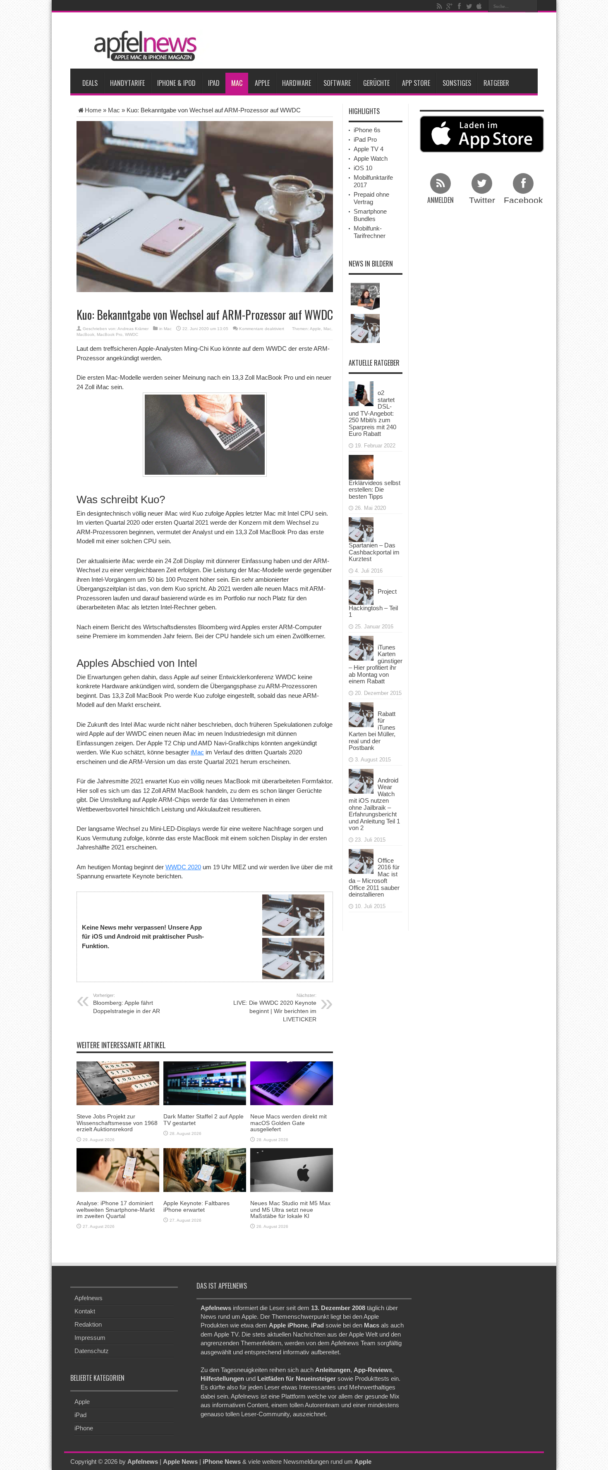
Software (337, 83)
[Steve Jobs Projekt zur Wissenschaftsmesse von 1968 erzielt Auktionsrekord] (118, 1082)
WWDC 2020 (183, 867)
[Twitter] (469, 6)
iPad (214, 83)
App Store (416, 83)
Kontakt (84, 1311)
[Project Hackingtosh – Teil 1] (361, 591)
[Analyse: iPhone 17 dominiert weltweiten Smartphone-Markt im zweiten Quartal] (118, 1169)
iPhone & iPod (176, 83)
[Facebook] (459, 6)
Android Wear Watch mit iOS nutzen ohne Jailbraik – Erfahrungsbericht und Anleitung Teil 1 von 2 (374, 804)
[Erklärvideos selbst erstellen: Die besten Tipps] (361, 466)
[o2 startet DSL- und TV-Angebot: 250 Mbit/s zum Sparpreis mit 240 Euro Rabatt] (361, 393)
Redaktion (88, 1324)
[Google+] (449, 6)
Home (93, 110)
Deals (90, 83)
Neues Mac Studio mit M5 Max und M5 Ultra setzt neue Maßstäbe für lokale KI (290, 1209)
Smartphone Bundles (370, 215)
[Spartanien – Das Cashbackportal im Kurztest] (361, 529)
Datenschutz (91, 1350)
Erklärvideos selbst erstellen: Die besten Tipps (374, 489)
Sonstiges (457, 83)
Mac (236, 83)
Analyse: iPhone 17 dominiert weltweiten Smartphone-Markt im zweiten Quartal (116, 1209)
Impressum (89, 1337)
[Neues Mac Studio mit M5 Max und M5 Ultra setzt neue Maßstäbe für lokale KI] (291, 1169)
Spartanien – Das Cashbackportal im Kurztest (374, 552)
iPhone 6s (367, 129)
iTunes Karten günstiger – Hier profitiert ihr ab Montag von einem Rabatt (375, 664)
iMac (197, 752)
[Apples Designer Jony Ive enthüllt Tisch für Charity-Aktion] (365, 328)
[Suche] (531, 6)
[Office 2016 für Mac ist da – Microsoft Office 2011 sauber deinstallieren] (361, 860)
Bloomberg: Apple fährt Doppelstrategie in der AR (126, 1003)
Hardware (296, 83)
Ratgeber (496, 83)
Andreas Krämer (132, 328)
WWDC (131, 334)
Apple (262, 83)
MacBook (85, 334)
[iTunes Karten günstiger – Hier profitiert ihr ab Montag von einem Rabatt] (361, 647)
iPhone (83, 1427)
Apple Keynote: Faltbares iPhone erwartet (196, 1206)
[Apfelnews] (142, 46)
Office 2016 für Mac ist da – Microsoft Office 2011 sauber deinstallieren (374, 877)
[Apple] (479, 6)
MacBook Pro (109, 334)
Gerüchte (376, 83)
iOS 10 (363, 167)
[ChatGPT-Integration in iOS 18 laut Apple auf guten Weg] (365, 295)
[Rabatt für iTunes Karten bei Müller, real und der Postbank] (361, 713)
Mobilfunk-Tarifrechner (369, 232)
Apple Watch (371, 158)
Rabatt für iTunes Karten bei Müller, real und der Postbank (372, 731)
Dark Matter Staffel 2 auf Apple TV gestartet (203, 1119)
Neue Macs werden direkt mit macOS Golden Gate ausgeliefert (288, 1122)
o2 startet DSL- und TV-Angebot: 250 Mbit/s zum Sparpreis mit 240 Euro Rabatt (372, 413)
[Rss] (439, 6)
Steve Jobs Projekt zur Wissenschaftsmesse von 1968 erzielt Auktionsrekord (117, 1122)
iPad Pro (365, 139)
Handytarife (127, 83)
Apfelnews (88, 1297)
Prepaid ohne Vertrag (371, 198)
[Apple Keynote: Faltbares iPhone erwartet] (204, 1169)
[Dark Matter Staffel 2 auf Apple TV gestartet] (204, 1082)
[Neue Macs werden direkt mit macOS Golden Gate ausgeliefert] (291, 1082)
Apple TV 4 (368, 148)
